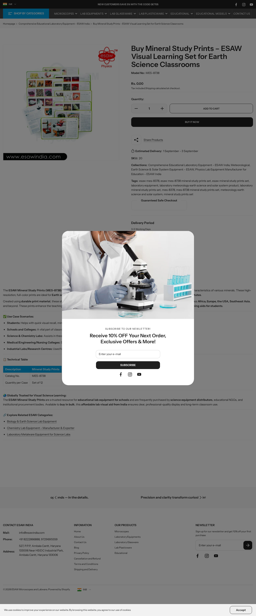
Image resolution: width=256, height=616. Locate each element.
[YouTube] (139, 374)
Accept (241, 610)
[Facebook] (121, 374)
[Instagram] (130, 374)
